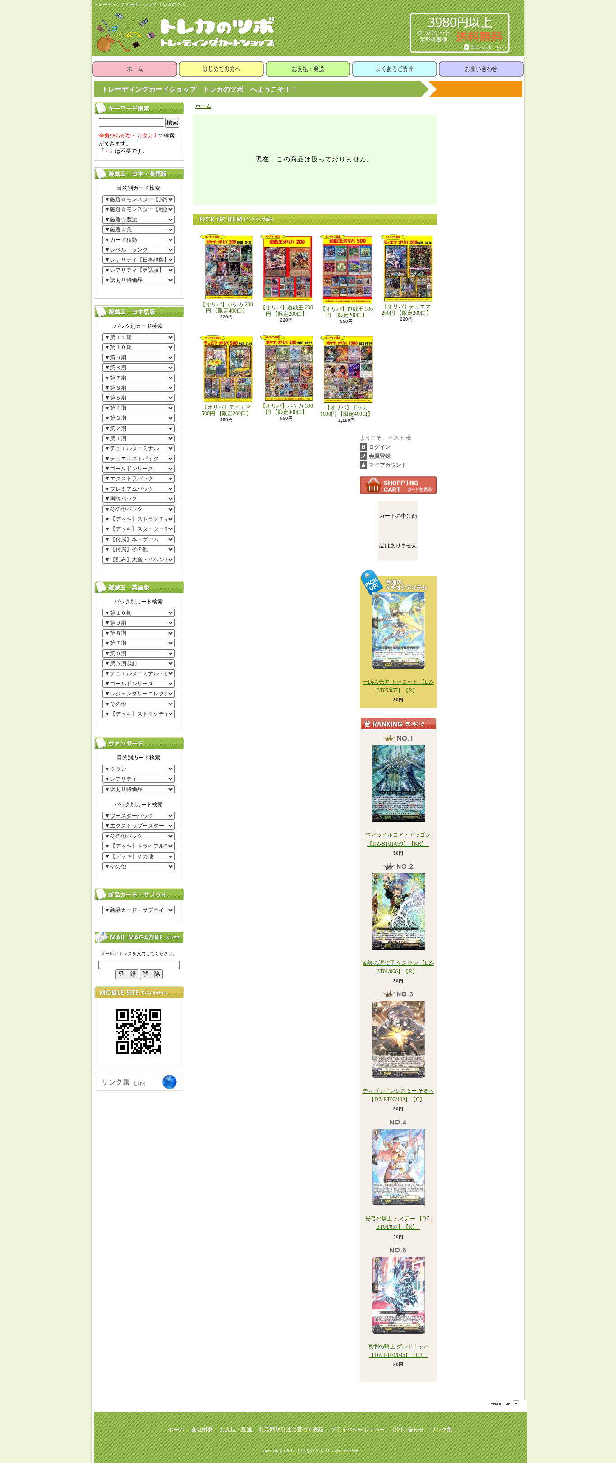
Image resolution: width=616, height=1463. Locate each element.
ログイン (380, 447)
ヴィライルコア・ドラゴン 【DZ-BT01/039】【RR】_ (398, 839)
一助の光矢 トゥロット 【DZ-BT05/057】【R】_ (398, 686)
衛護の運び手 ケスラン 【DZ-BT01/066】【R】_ (398, 967)
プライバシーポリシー (358, 1429)
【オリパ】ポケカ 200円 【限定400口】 (226, 307)
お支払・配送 (236, 1429)
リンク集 (441, 1429)
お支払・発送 (308, 69)
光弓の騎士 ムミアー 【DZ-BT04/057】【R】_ (398, 1222)
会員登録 (380, 456)
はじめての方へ (221, 69)
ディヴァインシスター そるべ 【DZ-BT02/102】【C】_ (398, 1095)
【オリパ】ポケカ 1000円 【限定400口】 (346, 411)
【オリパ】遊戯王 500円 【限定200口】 (346, 312)
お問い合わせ (481, 69)
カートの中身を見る (398, 485)
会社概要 (202, 1429)
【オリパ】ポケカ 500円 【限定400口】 (286, 409)
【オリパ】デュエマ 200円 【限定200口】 (407, 310)
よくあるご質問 (394, 69)
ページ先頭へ (505, 1403)
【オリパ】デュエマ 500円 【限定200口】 (227, 410)
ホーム (135, 69)
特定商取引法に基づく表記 (291, 1429)
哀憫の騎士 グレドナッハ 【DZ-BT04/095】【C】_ (398, 1350)
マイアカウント (388, 465)
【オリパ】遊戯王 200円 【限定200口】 (286, 310)
